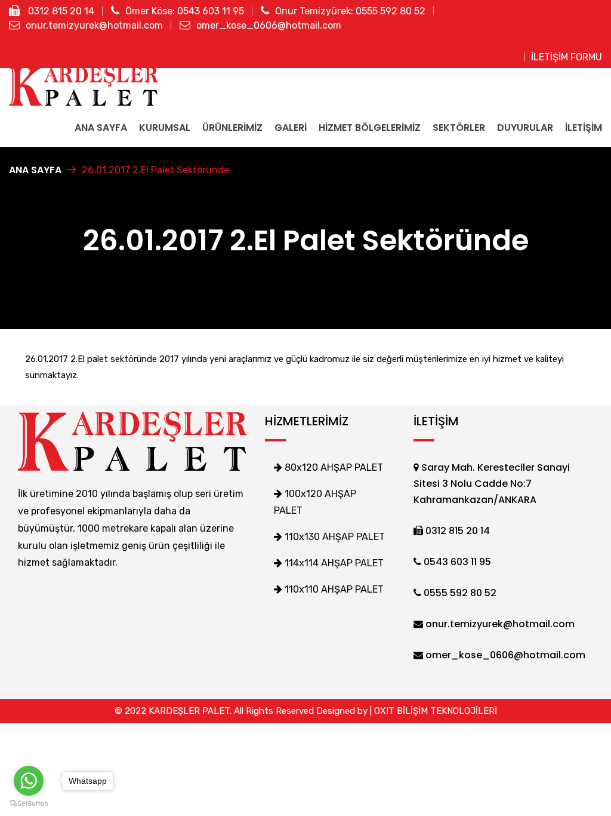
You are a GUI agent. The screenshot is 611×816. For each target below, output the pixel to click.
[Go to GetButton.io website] (29, 804)
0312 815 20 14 (60, 11)
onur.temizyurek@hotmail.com (94, 25)
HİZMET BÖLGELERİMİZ (370, 127)
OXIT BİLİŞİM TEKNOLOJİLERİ (435, 710)
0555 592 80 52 (458, 593)
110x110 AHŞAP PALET (333, 589)
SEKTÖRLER (459, 127)
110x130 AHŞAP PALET (333, 536)
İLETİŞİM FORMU (566, 57)
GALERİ (290, 127)
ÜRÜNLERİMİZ (232, 127)
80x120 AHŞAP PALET (332, 467)
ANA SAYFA (101, 127)
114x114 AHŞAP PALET (333, 563)
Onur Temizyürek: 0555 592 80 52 (350, 11)
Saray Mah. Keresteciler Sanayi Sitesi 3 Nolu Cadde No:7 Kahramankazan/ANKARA (491, 484)
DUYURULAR (525, 127)
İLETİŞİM (583, 127)
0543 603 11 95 (456, 562)
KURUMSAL (164, 127)
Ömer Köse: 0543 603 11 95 (184, 11)
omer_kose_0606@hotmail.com (268, 25)
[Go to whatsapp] (29, 781)
